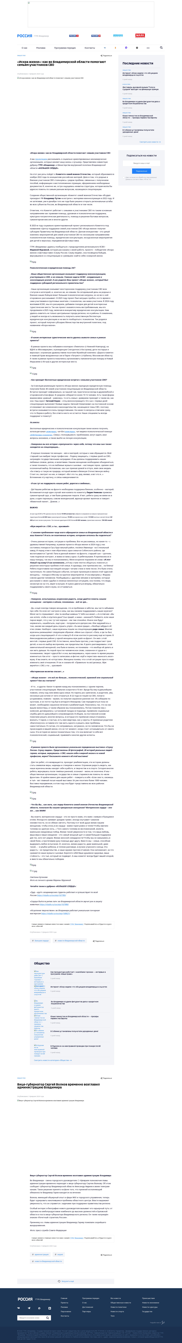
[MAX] (126, 47)
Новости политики (118, 1307)
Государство (147, 1311)
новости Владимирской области (71, 940)
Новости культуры (150, 1307)
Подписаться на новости (142, 156)
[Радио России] (118, 36)
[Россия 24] (96, 36)
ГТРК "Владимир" (77, 924)
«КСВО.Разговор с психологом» (41, 435)
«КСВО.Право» (51, 432)
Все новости (116, 1298)
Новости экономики (150, 1303)
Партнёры (86, 1311)
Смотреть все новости (149, 142)
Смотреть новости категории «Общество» (51, 1060)
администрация (41, 1254)
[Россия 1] (74, 36)
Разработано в (155, 1323)
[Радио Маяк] (140, 37)
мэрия (60, 1254)
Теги (112, 1316)
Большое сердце (42, 940)
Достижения (87, 1307)
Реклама (40, 47)
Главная (64, 1298)
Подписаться (141, 171)
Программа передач (65, 47)
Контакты (90, 47)
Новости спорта (117, 1311)
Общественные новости (121, 1303)
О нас (24, 47)
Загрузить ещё (68, 1281)
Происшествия (148, 1298)
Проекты (64, 1303)
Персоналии (66, 1311)
